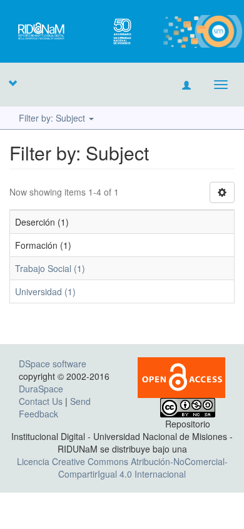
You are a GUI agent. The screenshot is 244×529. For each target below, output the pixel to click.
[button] (12, 83)
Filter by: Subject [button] (53, 118)
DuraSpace (41, 388)
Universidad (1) (45, 291)
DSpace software (52, 363)
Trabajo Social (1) (50, 268)
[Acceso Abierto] (181, 376)
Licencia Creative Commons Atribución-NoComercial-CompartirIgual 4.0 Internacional (122, 467)
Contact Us (41, 401)
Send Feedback (55, 407)
